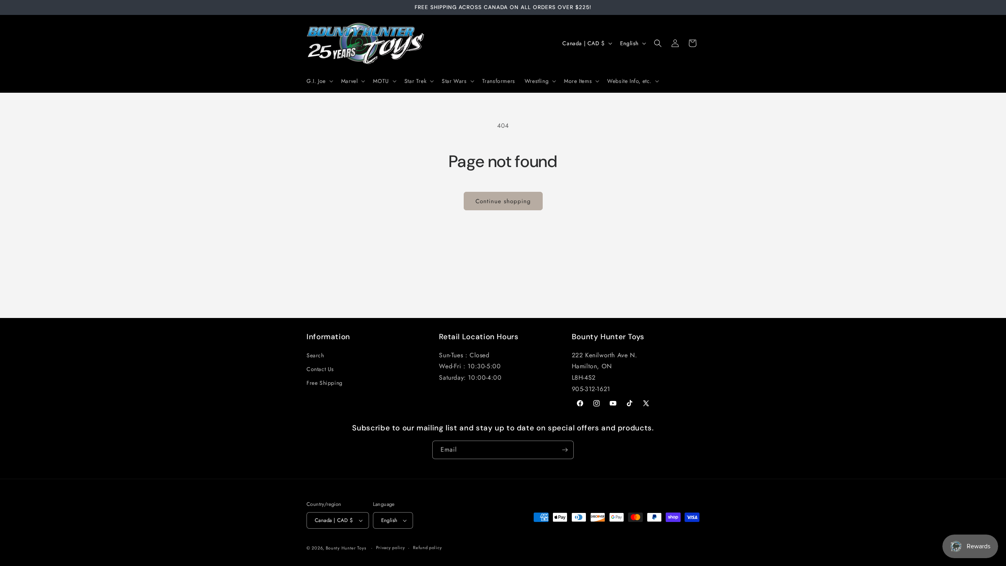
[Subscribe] (564, 450)
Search (315, 355)
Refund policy (427, 547)
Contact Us (320, 369)
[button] (319, 81)
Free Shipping (325, 383)
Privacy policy (390, 547)
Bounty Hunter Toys (346, 548)
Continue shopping (503, 201)
